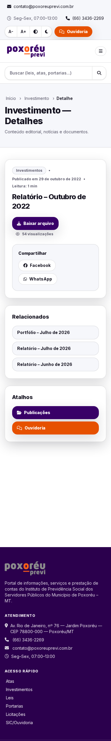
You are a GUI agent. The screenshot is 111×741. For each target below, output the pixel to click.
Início (11, 98)
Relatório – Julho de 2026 (44, 348)
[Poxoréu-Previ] (26, 51)
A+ (23, 31)
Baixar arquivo (38, 223)
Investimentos (19, 689)
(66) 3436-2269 (28, 639)
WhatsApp (40, 278)
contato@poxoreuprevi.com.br (42, 648)
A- (11, 31)
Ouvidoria (77, 31)
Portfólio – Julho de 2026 (43, 332)
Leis (10, 697)
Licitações (15, 714)
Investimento (37, 98)
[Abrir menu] (100, 51)
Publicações (37, 412)
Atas (10, 681)
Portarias (14, 705)
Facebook (40, 265)
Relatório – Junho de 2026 (44, 364)
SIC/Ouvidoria (19, 722)
